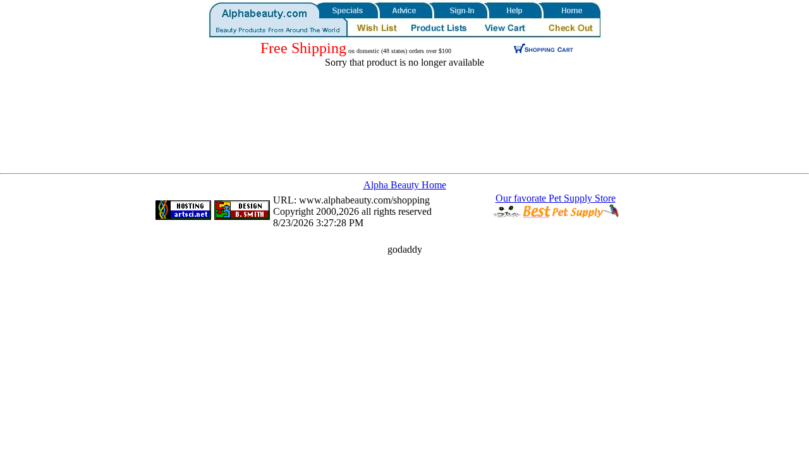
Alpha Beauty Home (404, 184)
